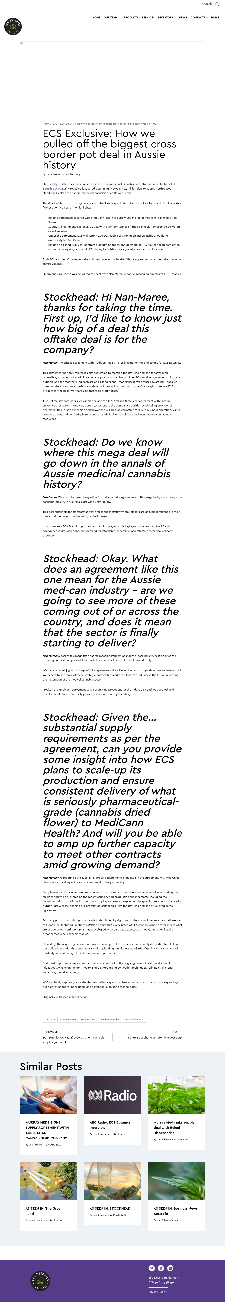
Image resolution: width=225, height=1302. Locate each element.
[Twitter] (152, 1268)
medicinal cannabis (133, 1019)
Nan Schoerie (35, 1145)
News (183, 17)
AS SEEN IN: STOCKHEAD (110, 1208)
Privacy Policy (158, 1292)
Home (96, 17)
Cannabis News (67, 1019)
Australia (49, 1019)
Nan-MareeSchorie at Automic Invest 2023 (155, 1035)
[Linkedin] (161, 1268)
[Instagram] (170, 1268)
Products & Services (139, 17)
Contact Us (199, 17)
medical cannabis (109, 1019)
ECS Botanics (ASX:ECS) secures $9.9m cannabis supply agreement (73, 1037)
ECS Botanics (88, 1019)
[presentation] (48, 1095)
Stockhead (79, 997)
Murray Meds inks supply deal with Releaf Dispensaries (174, 1128)
